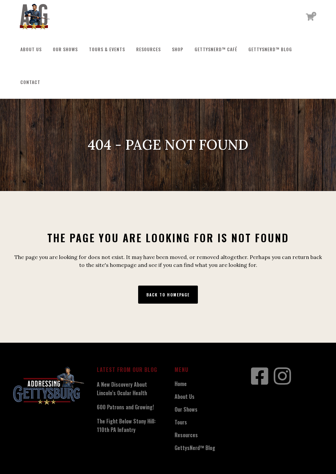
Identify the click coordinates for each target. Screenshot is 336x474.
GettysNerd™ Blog (195, 447)
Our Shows (186, 409)
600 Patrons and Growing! (125, 407)
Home (181, 383)
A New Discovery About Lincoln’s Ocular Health (122, 388)
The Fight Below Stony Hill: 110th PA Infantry (126, 425)
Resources (186, 435)
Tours (181, 422)
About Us (185, 396)
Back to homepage (168, 294)
